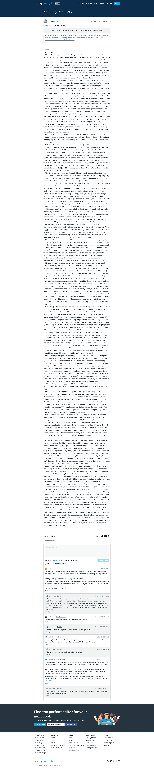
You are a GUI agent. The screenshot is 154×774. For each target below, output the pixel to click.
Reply (46, 591)
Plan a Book (90, 743)
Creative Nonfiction (60, 25)
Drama (46, 25)
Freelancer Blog (74, 750)
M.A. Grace (59, 637)
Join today (39, 724)
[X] (108, 761)
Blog (70, 738)
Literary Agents (108, 743)
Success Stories (56, 748)
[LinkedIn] (113, 761)
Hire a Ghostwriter (40, 748)
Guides (71, 740)
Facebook (69, 724)
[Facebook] (116, 761)
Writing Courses (74, 743)
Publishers (106, 745)
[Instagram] (111, 761)
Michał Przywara (60, 659)
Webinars (72, 748)
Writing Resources (92, 748)
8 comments (106, 21)
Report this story (49, 541)
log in (61, 560)
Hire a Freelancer (39, 738)
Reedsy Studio (91, 738)
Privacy (45, 766)
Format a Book (91, 745)
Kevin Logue (59, 569)
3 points (53, 627)
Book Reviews (108, 738)
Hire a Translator (39, 750)
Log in (117, 3)
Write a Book (90, 740)
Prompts (81, 3)
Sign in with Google (54, 724)
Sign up (109, 3)
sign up (54, 560)
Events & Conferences (76, 745)
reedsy (43, 3)
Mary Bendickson (61, 617)
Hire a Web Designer (40, 753)
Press (53, 743)
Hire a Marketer (39, 745)
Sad (51, 25)
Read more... (49, 681)
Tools (102, 3)
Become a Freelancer (58, 745)
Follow (57, 21)
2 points (52, 569)
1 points (52, 637)
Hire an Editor (38, 740)
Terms (40, 766)
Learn (96, 3)
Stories (89, 3)
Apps (56, 3)
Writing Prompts (108, 740)
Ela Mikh (59, 596)
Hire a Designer (39, 743)
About (53, 738)
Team (53, 740)
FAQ (35, 766)
